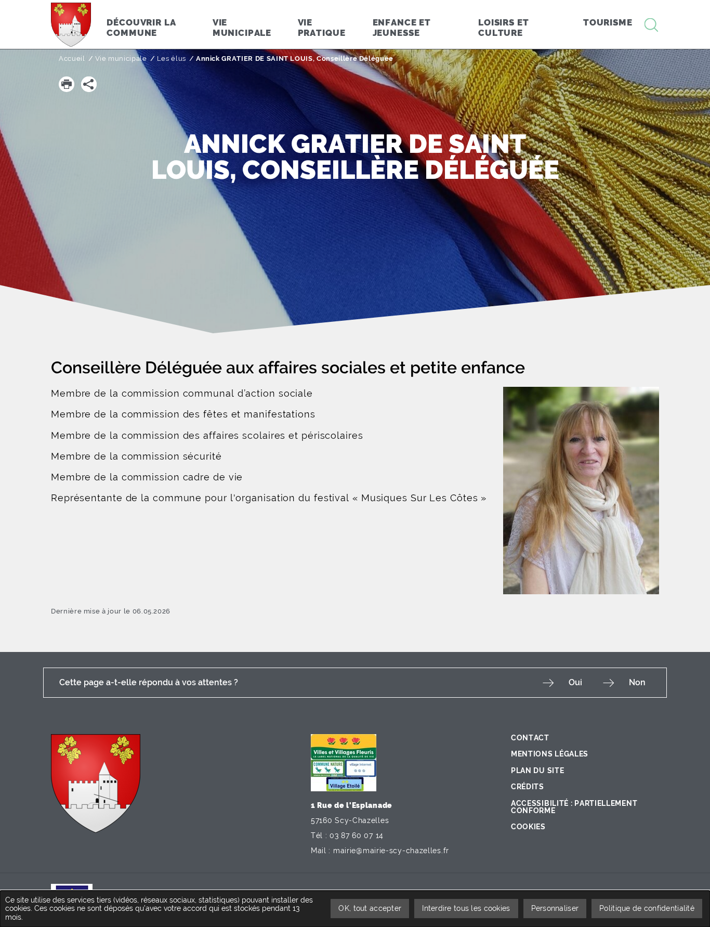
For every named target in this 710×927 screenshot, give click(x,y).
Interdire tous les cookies (466, 908)
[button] (66, 84)
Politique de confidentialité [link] (646, 908)
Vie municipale (121, 58)
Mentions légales (549, 754)
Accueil (72, 58)
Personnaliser (555, 908)
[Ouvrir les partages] (89, 84)
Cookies (528, 826)
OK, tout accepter (369, 908)
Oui (575, 682)
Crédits (527, 786)
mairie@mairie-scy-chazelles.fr (391, 850)
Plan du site (537, 770)
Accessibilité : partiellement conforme (574, 807)
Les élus (171, 58)
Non (637, 682)
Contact (530, 738)
